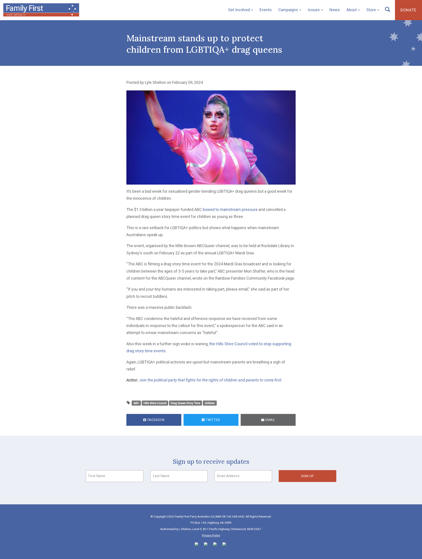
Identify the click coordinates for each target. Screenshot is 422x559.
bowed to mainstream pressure (230, 209)
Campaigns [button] (288, 9)
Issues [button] (314, 9)
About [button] (352, 9)
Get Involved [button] (239, 9)
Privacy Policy (211, 535)
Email (269, 420)
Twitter (212, 420)
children (210, 403)
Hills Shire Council (155, 403)
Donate (408, 10)
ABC (136, 403)
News (334, 9)
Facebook (156, 420)
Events (266, 9)
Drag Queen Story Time (185, 403)
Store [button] (371, 9)
